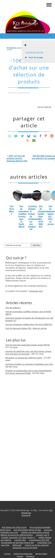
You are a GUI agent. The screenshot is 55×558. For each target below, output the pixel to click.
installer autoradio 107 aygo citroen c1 (18, 537)
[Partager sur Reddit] (52, 135)
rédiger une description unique (35, 532)
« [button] (17, 158)
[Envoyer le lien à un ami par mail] (34, 140)
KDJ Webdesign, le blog (14, 48)
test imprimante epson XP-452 (27, 530)
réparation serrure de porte (24, 547)
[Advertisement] (16, 422)
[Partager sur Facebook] (40, 135)
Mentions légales (41, 554)
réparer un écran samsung (37, 545)
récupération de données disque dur (17, 542)
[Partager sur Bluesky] (29, 135)
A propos (7, 554)
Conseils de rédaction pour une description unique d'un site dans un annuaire (28, 352)
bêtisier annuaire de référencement (17, 535)
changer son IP (42, 535)
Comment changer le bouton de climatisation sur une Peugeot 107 (34, 217)
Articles (25, 515)
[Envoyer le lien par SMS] (16, 135)
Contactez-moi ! (36, 291)
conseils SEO (20, 540)
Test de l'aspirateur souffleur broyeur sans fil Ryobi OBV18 (23, 216)
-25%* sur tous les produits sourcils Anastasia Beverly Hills (17, 158)
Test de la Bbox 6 (11, 210)
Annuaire (20, 556)
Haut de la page (35, 57)
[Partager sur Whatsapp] (9, 135)
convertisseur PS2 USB (39, 540)
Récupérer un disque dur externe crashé (23, 357)
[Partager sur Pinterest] (45, 135)
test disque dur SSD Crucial (14, 527)
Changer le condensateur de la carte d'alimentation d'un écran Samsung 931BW (28, 371)
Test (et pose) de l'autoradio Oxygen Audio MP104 (27, 345)
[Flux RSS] (27, 140)
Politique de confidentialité (23, 554)
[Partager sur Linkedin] (35, 135)
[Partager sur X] (22, 135)
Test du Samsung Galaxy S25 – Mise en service (26, 328)
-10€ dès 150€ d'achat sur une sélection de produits (29, 71)
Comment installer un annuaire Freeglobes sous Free (29, 364)
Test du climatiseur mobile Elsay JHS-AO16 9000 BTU (43, 216)
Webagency (30, 556)
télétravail (17, 545)
